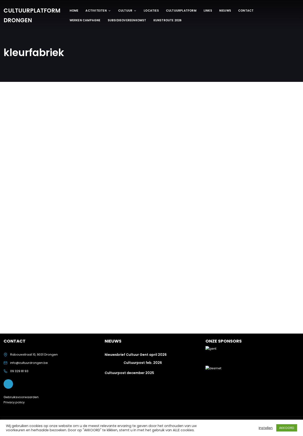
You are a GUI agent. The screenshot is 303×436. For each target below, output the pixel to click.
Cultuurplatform (181, 11)
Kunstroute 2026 (167, 20)
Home (74, 11)
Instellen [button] (266, 428)
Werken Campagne (85, 20)
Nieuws (225, 11)
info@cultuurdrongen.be (29, 363)
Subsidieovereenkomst (127, 20)
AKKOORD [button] (286, 428)
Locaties (151, 11)
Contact (246, 11)
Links (208, 11)
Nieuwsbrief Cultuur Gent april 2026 (136, 354)
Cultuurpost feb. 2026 (143, 362)
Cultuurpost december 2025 (129, 372)
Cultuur (125, 11)
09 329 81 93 (19, 371)
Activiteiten (96, 11)
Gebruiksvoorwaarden (21, 397)
